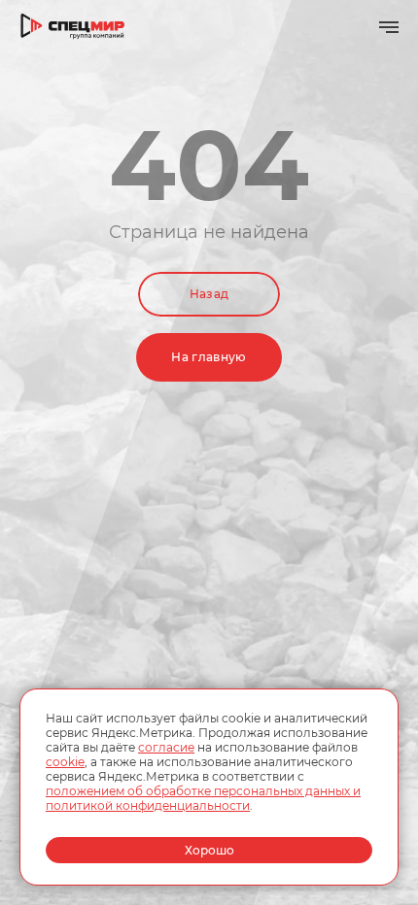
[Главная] (72, 27)
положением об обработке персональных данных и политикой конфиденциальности (203, 798)
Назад (209, 293)
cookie (65, 761)
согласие (166, 747)
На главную (209, 357)
